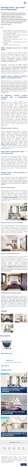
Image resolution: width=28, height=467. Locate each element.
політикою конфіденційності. (7, 461)
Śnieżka (7, 2)
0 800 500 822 (17, 442)
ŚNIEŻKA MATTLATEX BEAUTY (9, 144)
